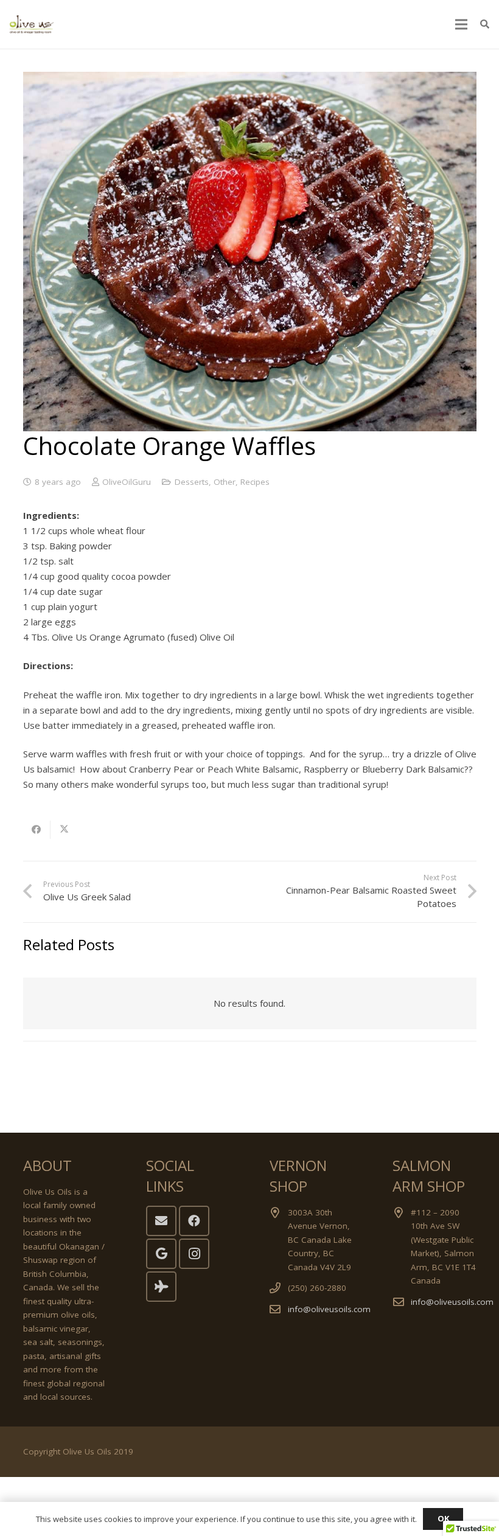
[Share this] (37, 830)
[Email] (161, 1221)
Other (225, 481)
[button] (485, 24)
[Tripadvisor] (161, 1286)
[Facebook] (194, 1221)
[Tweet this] (64, 830)
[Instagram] (194, 1254)
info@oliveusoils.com (329, 1309)
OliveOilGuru (126, 481)
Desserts (192, 481)
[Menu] (461, 24)
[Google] (161, 1254)
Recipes (255, 481)
